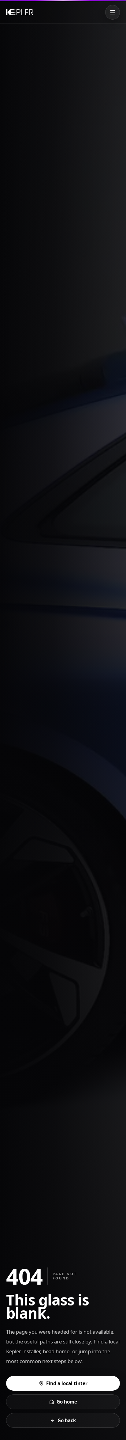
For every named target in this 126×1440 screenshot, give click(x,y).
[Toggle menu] (112, 12)
